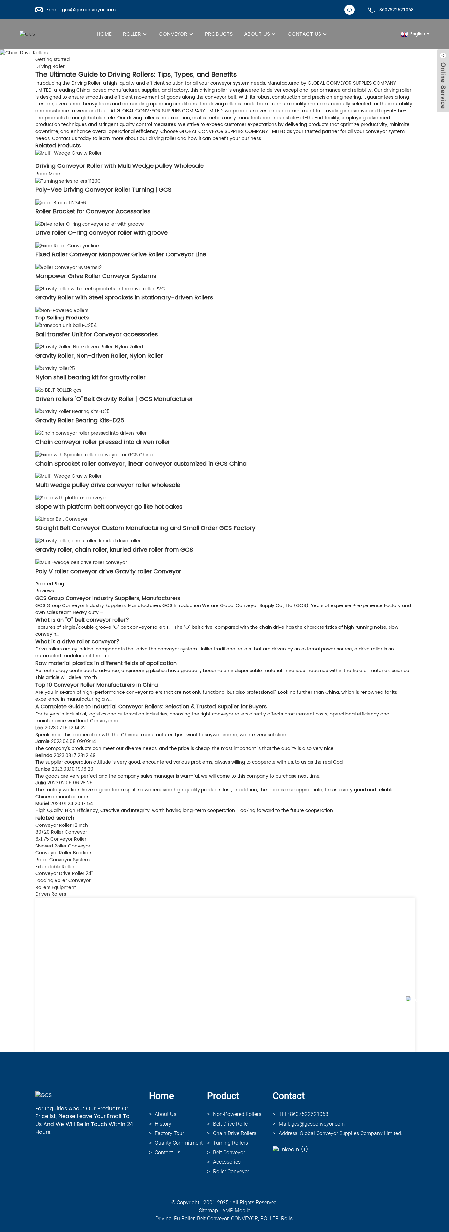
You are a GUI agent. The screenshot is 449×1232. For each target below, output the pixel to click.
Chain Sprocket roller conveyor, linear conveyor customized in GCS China (141, 464)
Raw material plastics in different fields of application (106, 663)
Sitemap (208, 1210)
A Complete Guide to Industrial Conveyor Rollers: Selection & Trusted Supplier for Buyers (151, 706)
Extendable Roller (54, 866)
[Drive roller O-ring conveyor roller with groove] (89, 224)
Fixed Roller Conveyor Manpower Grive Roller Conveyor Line (120, 254)
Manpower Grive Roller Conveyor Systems (95, 276)
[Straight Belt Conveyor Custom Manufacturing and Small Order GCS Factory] (61, 519)
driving (163, 1218)
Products (219, 34)
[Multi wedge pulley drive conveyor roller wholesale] (68, 476)
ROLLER (269, 1218)
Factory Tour (169, 1133)
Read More (47, 174)
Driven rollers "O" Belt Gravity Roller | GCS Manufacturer (114, 399)
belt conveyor (213, 1218)
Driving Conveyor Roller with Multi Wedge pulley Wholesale (119, 166)
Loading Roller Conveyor (63, 880)
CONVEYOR (244, 1218)
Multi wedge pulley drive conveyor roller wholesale (107, 485)
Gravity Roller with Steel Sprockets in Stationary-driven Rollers (124, 297)
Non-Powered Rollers (237, 1114)
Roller (132, 34)
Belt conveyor (229, 1152)
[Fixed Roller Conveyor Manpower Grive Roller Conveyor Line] (67, 245)
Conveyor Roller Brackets (63, 853)
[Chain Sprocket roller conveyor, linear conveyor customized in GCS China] (94, 454)
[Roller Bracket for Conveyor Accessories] (60, 202)
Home (104, 34)
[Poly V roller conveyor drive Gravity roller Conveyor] (81, 562)
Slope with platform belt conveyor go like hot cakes (108, 507)
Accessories (227, 1162)
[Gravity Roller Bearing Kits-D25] (72, 411)
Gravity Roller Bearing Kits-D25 (79, 420)
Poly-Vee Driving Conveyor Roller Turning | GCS (103, 190)
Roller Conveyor (231, 1171)
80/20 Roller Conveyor (61, 832)
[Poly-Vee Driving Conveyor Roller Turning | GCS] (68, 181)
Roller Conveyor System (62, 860)
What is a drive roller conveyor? (77, 641)
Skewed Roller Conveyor (62, 846)
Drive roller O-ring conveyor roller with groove (101, 233)
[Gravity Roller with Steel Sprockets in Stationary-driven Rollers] (100, 289)
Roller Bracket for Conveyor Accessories (92, 211)
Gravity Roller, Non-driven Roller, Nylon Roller (99, 356)
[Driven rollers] (58, 390)
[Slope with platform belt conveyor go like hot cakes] (71, 497)
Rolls (287, 1218)
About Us (257, 34)
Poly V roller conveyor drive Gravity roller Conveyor (108, 571)
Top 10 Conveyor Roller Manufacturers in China (96, 685)
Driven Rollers (50, 894)
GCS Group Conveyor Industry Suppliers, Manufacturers (107, 598)
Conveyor (173, 34)
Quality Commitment (179, 1143)
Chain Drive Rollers (234, 1133)
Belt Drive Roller (231, 1124)
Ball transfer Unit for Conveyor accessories (96, 334)
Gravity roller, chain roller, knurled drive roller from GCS (114, 550)
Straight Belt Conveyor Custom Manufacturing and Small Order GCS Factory (145, 528)
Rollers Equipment (55, 887)
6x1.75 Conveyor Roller (60, 839)
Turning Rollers (230, 1143)
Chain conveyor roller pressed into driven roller (102, 442)
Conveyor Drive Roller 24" (64, 873)
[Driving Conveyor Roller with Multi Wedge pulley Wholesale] (68, 153)
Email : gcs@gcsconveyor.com (81, 9)
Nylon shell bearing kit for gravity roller (90, 377)
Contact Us (304, 34)
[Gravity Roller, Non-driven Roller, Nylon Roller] (89, 347)
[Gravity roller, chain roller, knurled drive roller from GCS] (88, 540)
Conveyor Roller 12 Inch (61, 825)
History (163, 1124)
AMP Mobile (236, 1210)
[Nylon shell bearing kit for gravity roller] (55, 368)
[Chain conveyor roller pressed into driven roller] (91, 433)
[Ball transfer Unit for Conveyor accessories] (66, 325)
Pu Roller (184, 1218)
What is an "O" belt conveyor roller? (82, 620)
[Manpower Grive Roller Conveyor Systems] (68, 267)
